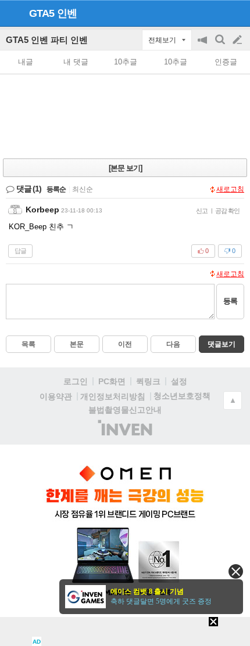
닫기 (235, 571)
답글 (20, 250)
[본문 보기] (125, 168)
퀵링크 (148, 381)
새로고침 (230, 189)
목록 (28, 344)
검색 (221, 45)
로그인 (75, 381)
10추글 (125, 61)
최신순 (82, 189)
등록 (230, 301)
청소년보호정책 (181, 395)
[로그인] (215, 13)
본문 (77, 344)
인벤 (67, 13)
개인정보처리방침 (112, 396)
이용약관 (56, 396)
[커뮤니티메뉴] (12, 13)
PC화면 (112, 381)
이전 (125, 344)
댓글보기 (221, 344)
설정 (179, 381)
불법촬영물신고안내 (125, 409)
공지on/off (203, 45)
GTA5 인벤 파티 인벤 (47, 40)
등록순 (56, 189)
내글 (25, 61)
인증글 (226, 61)
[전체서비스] (236, 13)
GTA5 (41, 13)
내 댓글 (75, 61)
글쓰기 (238, 40)
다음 (173, 344)
